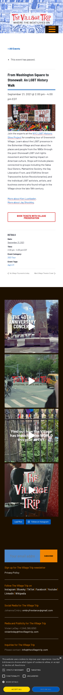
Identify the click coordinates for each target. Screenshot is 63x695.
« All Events (14, 48)
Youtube (52, 589)
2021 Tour (12, 257)
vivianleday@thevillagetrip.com (21, 631)
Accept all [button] (17, 689)
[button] (15, 670)
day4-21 (11, 265)
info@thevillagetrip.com (35, 649)
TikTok (30, 589)
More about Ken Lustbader (22, 198)
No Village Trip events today (19, 273)
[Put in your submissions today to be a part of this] (31, 490)
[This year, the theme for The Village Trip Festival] (31, 381)
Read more (20, 665)
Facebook (41, 589)
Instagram (10, 589)
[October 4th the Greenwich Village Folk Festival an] (31, 326)
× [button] (60, 658)
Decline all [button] (46, 689)
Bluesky (21, 589)
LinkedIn (9, 593)
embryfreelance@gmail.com (37, 610)
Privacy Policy (12, 572)
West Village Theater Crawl (44, 273)
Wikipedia (20, 593)
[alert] (31, 675)
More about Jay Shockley (21, 202)
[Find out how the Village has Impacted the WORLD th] (31, 435)
